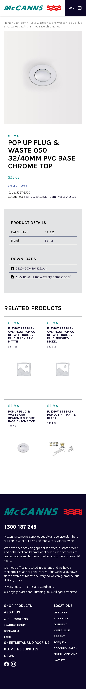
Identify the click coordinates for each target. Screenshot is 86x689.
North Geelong (65, 654)
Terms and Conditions (39, 586)
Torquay (60, 642)
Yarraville (62, 630)
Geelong (60, 612)
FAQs (7, 637)
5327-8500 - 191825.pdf (31, 268)
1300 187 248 (20, 526)
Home (7, 22)
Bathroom (20, 22)
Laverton (61, 660)
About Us (12, 612)
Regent (59, 636)
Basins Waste (56, 22)
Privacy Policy (12, 586)
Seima (49, 240)
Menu (72, 8)
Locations (63, 605)
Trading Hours (15, 625)
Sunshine (61, 618)
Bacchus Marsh (66, 648)
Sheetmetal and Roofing (27, 642)
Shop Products (18, 605)
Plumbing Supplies (21, 649)
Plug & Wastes (37, 22)
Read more (16, 394)
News (9, 656)
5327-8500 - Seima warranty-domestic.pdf (43, 276)
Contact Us (12, 631)
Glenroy (60, 624)
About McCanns (16, 619)
